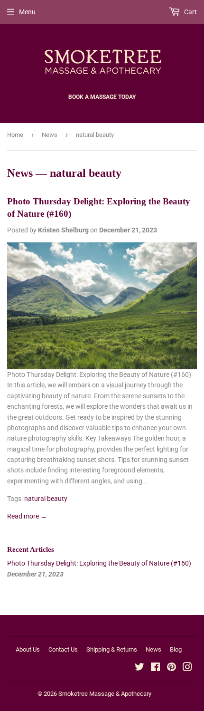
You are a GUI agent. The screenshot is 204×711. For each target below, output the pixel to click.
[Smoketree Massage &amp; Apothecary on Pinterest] (171, 668)
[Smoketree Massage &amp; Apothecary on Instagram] (187, 668)
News (49, 134)
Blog (176, 649)
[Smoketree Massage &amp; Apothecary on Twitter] (139, 668)
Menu (27, 12)
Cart (190, 12)
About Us (28, 649)
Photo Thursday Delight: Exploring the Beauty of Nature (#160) (99, 563)
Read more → (27, 516)
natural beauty (45, 498)
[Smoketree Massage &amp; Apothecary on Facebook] (155, 668)
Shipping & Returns (111, 649)
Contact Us (63, 649)
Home (15, 134)
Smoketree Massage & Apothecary (104, 693)
